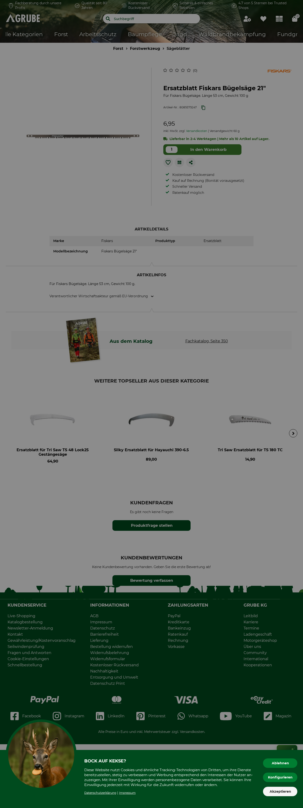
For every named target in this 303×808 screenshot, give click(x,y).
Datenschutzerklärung (100, 793)
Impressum (127, 793)
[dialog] (151, 404)
